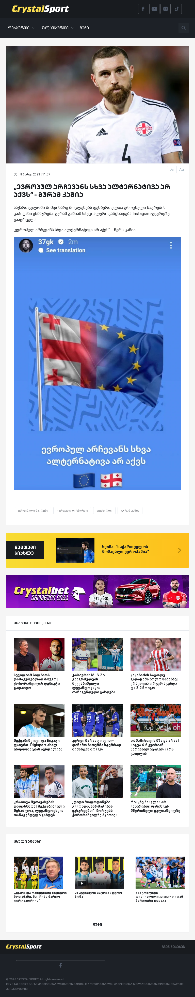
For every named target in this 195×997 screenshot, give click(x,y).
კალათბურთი (55, 27)
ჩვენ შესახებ (173, 946)
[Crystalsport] (40, 8)
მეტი (84, 27)
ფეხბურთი (18, 27)
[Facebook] (60, 965)
